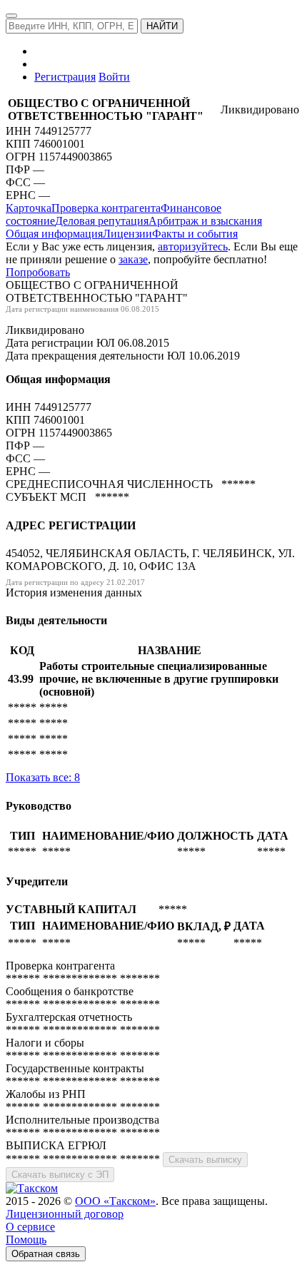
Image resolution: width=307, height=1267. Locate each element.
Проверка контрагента (106, 208)
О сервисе (30, 1227)
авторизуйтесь (193, 246)
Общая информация (54, 234)
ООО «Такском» (115, 1201)
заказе (133, 259)
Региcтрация (65, 77)
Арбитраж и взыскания (205, 221)
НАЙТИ (162, 26)
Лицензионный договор (65, 1214)
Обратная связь (45, 1253)
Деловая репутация (102, 221)
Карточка (28, 208)
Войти (114, 77)
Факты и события (195, 234)
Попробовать (38, 272)
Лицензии (127, 234)
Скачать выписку (205, 1159)
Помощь (26, 1239)
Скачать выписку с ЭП (60, 1174)
